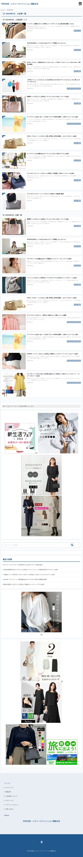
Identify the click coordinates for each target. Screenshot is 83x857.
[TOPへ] (41, 842)
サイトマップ (9, 787)
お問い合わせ (9, 809)
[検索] (72, 545)
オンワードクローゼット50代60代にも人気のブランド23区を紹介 (23, 565)
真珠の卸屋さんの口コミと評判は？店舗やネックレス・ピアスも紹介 (24, 584)
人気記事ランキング (11, 796)
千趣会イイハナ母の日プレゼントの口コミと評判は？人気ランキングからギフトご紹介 (29, 574)
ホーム (2, 10)
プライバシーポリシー (12, 805)
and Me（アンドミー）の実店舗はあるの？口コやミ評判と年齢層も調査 (25, 579)
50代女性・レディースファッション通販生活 (19, 4)
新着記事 (8, 792)
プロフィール (9, 800)
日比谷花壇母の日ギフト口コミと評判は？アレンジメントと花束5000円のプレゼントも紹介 (31, 569)
